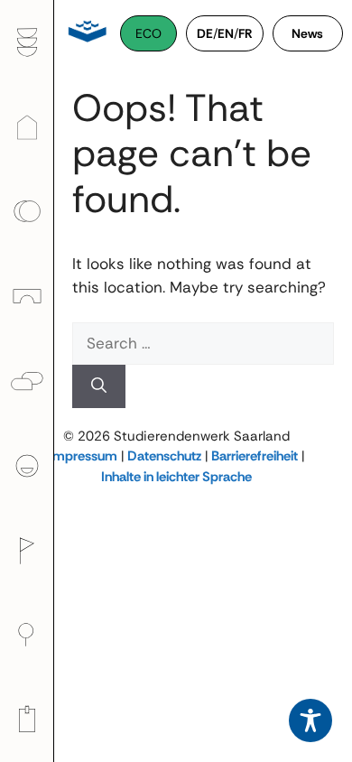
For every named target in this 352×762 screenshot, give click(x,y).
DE (205, 33)
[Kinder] (26, 296)
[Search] (98, 386)
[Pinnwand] (26, 719)
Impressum (83, 456)
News (307, 33)
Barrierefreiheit (254, 456)
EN (226, 33)
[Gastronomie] (26, 42)
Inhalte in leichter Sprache (176, 477)
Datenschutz (164, 456)
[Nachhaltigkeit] (26, 635)
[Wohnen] (26, 126)
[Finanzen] (26, 211)
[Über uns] (26, 466)
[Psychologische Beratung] (26, 381)
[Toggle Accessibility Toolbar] (310, 720)
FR (245, 33)
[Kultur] (26, 550)
